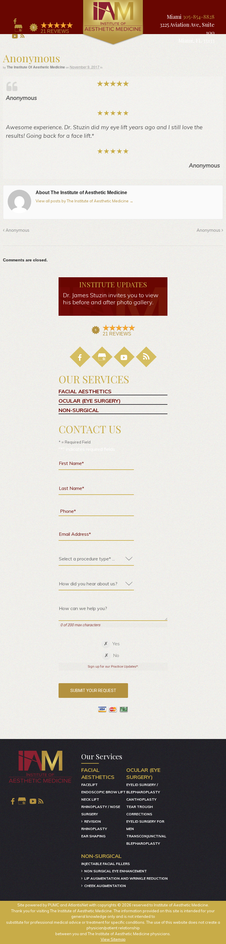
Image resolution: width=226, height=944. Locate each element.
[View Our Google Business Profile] (102, 357)
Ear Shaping (93, 836)
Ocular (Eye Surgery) (90, 401)
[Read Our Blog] (146, 357)
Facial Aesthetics (85, 391)
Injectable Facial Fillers (105, 863)
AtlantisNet (78, 905)
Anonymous (16, 230)
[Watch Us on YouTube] (14, 36)
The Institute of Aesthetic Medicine (36, 67)
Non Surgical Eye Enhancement (115, 871)
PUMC (53, 905)
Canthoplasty (141, 799)
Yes (116, 643)
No (116, 655)
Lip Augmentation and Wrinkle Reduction (126, 878)
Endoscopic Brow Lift (103, 792)
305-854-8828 (199, 16)
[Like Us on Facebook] (14, 21)
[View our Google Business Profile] (18, 29)
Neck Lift (90, 799)
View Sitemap (113, 939)
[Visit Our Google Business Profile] (22, 801)
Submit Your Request (93, 690)
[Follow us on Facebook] (80, 357)
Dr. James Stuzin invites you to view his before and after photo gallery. (110, 299)
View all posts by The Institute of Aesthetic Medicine (84, 201)
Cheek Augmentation (105, 885)
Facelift (89, 784)
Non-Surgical (79, 410)
